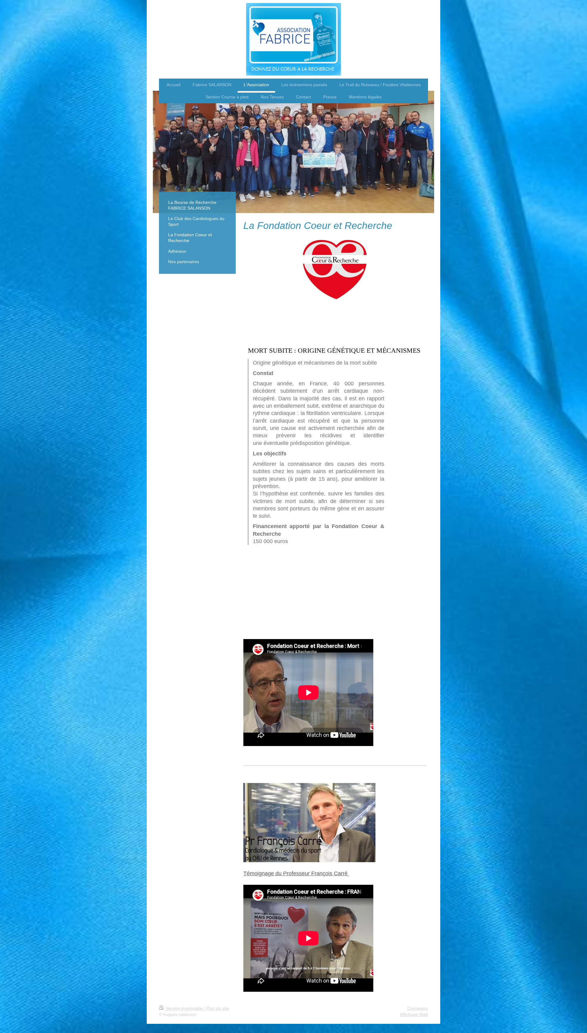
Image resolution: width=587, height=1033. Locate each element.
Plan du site (217, 1008)
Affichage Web (414, 1014)
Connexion (417, 1008)
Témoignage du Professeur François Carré (296, 873)
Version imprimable (184, 1008)
